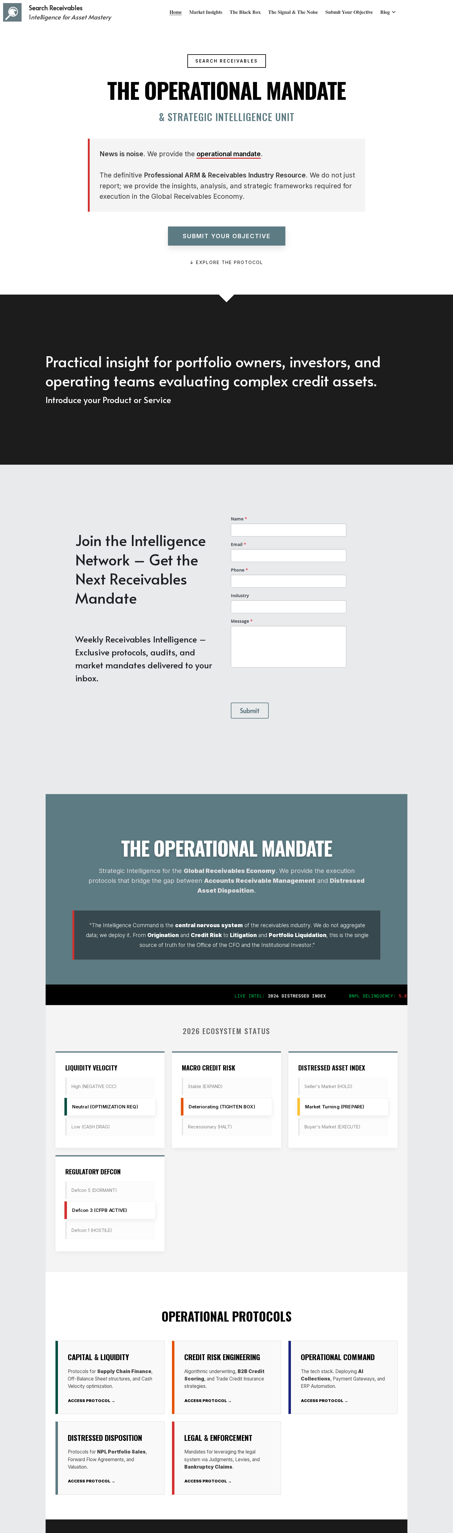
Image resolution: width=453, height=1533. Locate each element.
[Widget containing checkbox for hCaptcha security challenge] (277, 683)
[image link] (12, 11)
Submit (249, 710)
